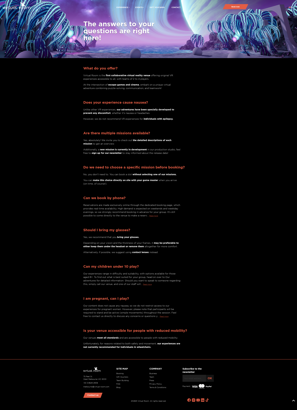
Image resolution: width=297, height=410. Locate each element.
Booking (120, 373)
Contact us (92, 395)
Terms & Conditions (157, 387)
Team (151, 377)
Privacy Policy (155, 384)
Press (151, 380)
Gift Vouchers (122, 377)
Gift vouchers (157, 7)
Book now (235, 7)
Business (153, 373)
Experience (122, 7)
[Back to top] (293, 400)
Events (139, 7)
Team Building (122, 380)
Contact (176, 7)
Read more (153, 216)
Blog (118, 387)
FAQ (118, 384)
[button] (291, 7)
